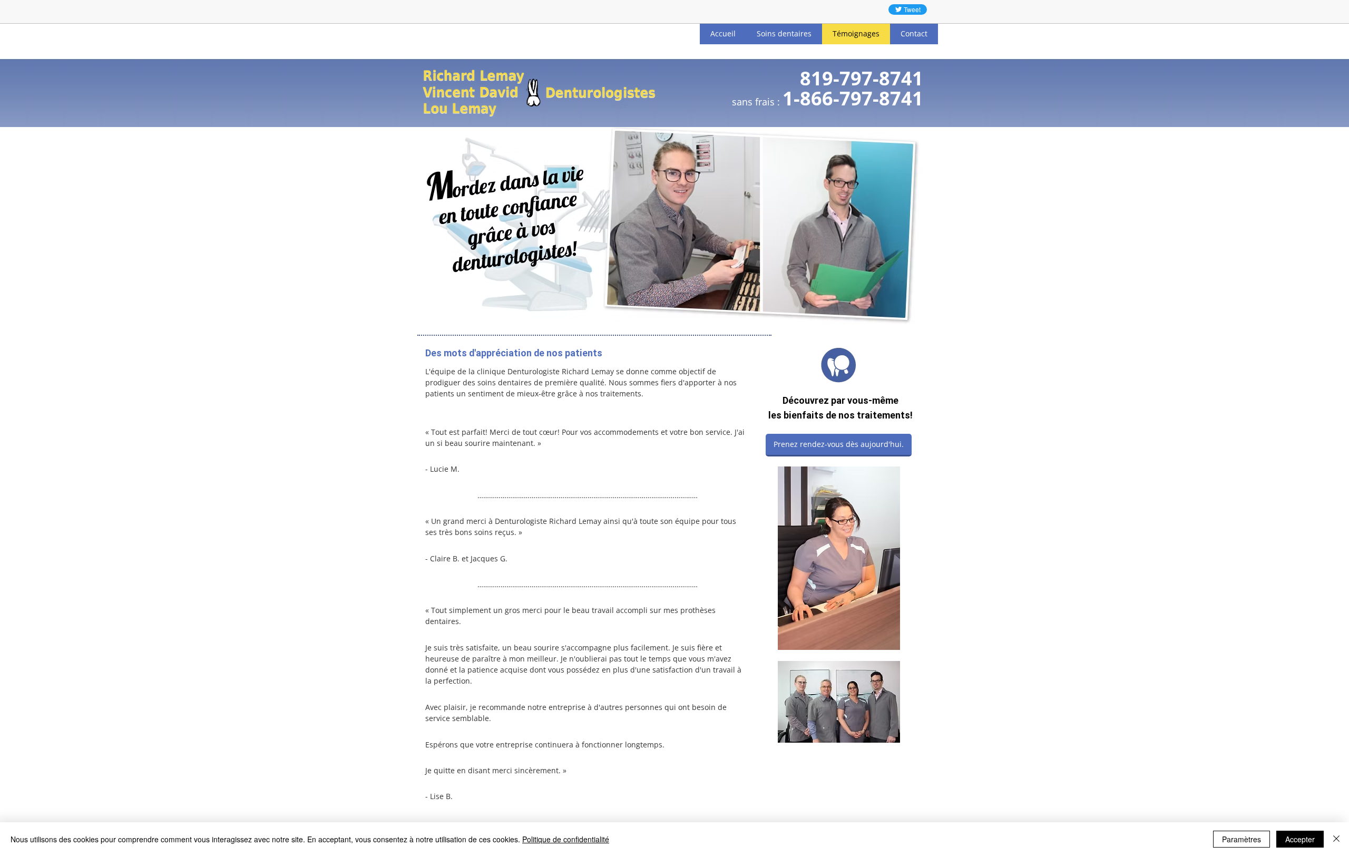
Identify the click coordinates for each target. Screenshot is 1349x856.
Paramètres (1241, 839)
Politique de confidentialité (565, 839)
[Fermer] (1336, 839)
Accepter (1300, 839)
